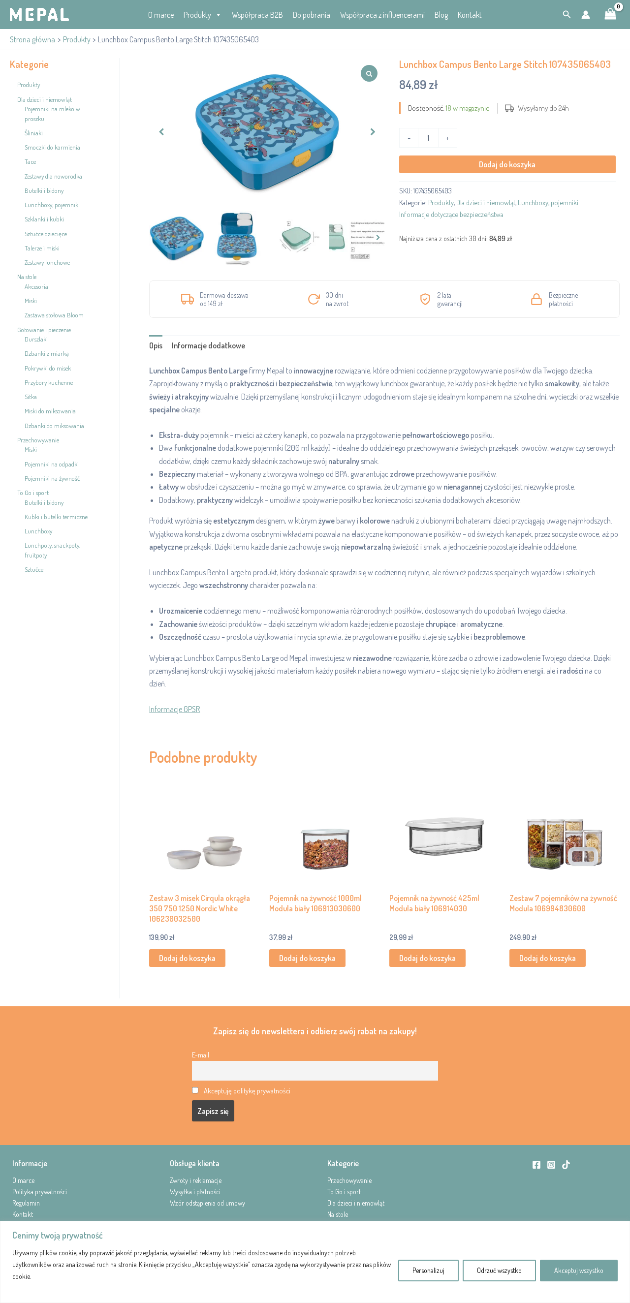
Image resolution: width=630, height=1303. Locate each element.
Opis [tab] (155, 345)
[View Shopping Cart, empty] (610, 15)
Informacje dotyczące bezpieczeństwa (451, 214)
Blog (441, 15)
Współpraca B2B (257, 15)
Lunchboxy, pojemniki (548, 202)
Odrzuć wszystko (499, 1270)
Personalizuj (428, 1270)
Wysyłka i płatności (195, 1191)
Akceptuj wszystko (578, 1270)
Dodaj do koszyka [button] (187, 958)
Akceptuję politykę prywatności (247, 1090)
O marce (161, 15)
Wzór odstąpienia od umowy (207, 1203)
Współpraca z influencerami (382, 15)
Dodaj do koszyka (507, 164)
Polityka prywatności (39, 1191)
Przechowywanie (349, 1180)
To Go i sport (344, 1191)
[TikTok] (566, 1164)
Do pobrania (311, 15)
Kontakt (470, 15)
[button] (567, 14)
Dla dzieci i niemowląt (485, 202)
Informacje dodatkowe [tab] (208, 345)
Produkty (197, 15)
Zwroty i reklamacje (195, 1180)
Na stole (337, 1214)
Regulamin (26, 1203)
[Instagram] (551, 1164)
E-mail (200, 1054)
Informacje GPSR (174, 709)
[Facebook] (536, 1164)
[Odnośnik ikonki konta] (585, 14)
